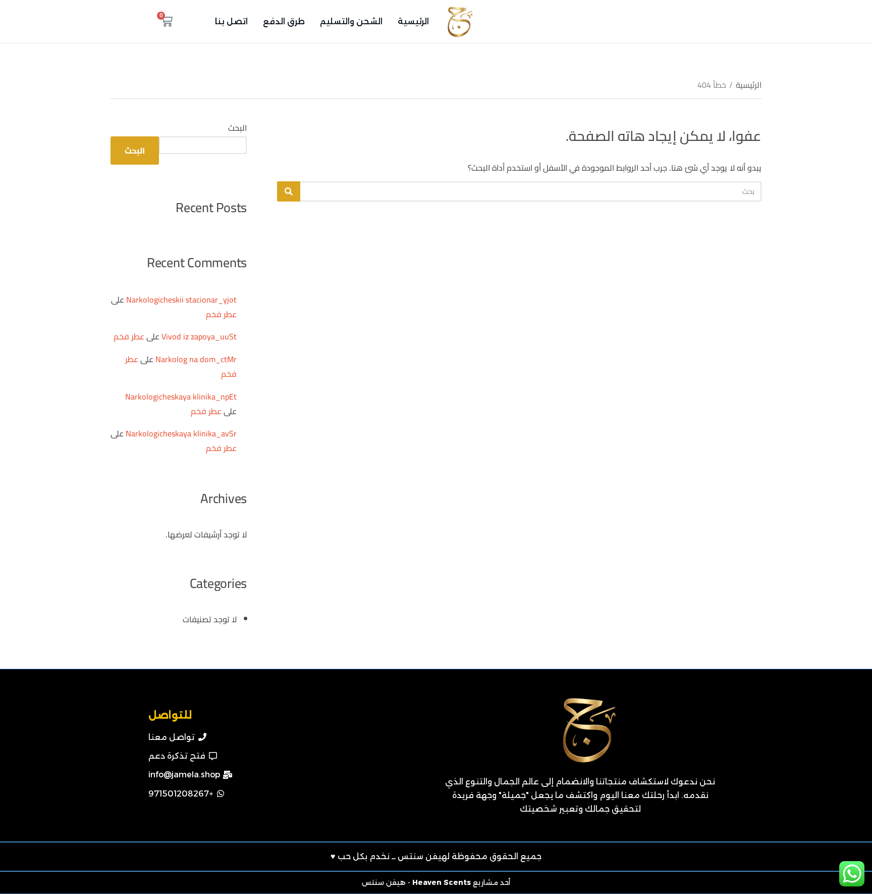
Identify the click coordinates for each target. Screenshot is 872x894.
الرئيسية (413, 21)
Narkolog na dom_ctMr (196, 359)
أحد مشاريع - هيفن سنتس (436, 882)
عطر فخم (221, 314)
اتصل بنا (231, 21)
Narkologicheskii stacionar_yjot (181, 299)
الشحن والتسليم (351, 21)
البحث (237, 128)
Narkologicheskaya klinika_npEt (181, 396)
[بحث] (288, 191)
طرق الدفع (284, 21)
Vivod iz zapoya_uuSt (199, 336)
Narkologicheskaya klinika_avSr (181, 433)
